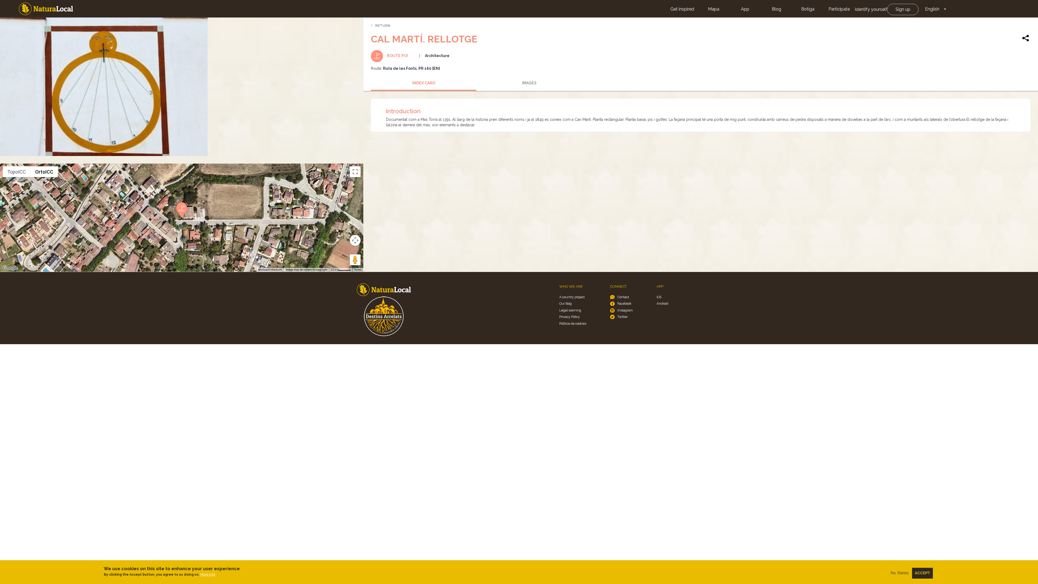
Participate (839, 9)
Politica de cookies (572, 323)
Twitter (622, 317)
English (932, 9)
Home (46, 8)
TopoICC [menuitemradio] (16, 172)
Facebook (624, 303)
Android (662, 303)
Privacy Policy (569, 317)
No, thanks (900, 573)
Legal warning (570, 310)
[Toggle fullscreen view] (355, 171)
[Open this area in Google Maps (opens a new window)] (10, 268)
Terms (358, 269)
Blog (776, 9)
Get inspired (682, 9)
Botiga (807, 9)
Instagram (625, 310)
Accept (922, 573)
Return (382, 26)
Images (529, 83)
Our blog (565, 303)
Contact (623, 297)
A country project (572, 297)
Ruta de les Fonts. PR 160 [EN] (411, 68)
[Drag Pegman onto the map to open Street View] (355, 259)
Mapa (713, 9)
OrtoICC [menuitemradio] (44, 172)
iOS (659, 297)
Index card (423, 83)
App (745, 9)
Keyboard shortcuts (270, 269)
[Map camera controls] (355, 240)
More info (207, 574)
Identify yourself (871, 9)
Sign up (903, 9)
